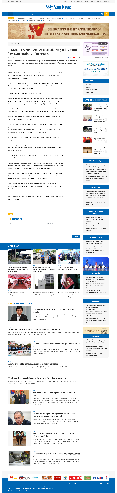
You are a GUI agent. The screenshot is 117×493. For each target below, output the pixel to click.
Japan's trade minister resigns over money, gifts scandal (53, 310)
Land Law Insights (69, 18)
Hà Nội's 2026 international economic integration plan (96, 225)
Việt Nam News (58, 7)
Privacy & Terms (100, 484)
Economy (30, 14)
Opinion (84, 14)
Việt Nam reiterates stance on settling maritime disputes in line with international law (96, 314)
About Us (98, 1)
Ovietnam (92, 1)
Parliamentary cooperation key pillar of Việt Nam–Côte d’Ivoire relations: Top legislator (101, 107)
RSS (108, 484)
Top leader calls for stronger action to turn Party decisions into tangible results (96, 178)
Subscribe (89, 87)
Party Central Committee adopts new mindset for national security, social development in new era (96, 171)
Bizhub (86, 1)
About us (83, 484)
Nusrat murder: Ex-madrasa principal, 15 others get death (33, 363)
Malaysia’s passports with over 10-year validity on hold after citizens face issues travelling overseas (69, 295)
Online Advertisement (92, 92)
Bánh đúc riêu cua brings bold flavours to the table (94, 354)
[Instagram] (77, 57)
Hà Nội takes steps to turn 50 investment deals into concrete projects (94, 219)
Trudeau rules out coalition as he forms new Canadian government (37, 378)
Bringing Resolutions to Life (25, 18)
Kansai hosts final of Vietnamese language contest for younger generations (99, 150)
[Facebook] (68, 57)
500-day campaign (34, 20)
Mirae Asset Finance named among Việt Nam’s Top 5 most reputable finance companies (95, 286)
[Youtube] (74, 57)
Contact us (91, 484)
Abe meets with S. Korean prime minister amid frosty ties (55, 393)
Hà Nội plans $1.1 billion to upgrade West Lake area (95, 203)
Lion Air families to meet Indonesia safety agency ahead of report (56, 455)
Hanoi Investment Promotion (54, 18)
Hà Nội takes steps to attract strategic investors (96, 229)
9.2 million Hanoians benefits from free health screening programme (95, 192)
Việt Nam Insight (12, 20)
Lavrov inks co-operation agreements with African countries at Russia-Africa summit (54, 414)
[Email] (79, 57)
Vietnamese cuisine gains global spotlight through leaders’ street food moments (96, 348)
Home (11, 43)
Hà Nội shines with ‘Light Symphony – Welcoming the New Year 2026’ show (96, 198)
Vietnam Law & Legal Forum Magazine (73, 1)
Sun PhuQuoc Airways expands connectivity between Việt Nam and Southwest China (95, 279)
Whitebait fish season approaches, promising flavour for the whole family (95, 342)
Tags (10, 214)
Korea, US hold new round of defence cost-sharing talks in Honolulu (54, 434)
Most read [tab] (101, 100)
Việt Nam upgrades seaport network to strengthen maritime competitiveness (96, 307)
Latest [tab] (88, 100)
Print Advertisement (91, 89)
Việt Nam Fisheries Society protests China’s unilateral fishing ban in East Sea (96, 320)
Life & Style (56, 14)
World (92, 14)
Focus (11, 18)
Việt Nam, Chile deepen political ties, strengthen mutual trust (100, 140)
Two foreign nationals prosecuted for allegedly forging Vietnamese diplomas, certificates (100, 118)
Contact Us (106, 1)
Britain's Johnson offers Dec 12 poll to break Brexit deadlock (34, 329)
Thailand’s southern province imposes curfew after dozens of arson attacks (18, 269)
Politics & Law (19, 14)
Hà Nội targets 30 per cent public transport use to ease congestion (95, 247)
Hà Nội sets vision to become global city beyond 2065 (95, 251)
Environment (74, 14)
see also (14, 246)
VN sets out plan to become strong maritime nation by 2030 (95, 166)
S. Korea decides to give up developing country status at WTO (56, 345)
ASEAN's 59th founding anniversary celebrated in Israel (68, 268)
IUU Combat (23, 20)
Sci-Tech (39, 14)
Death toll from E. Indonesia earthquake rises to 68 (17, 294)
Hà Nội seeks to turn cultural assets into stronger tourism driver (95, 242)
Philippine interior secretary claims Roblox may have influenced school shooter (44, 269)
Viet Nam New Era (39, 18)
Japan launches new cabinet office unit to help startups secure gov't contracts (44, 295)
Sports (65, 14)
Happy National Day (48, 20)
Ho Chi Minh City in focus (94, 18)
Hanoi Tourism (81, 18)
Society (47, 14)
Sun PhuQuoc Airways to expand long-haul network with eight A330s (96, 291)
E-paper (89, 80)
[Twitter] (71, 57)
